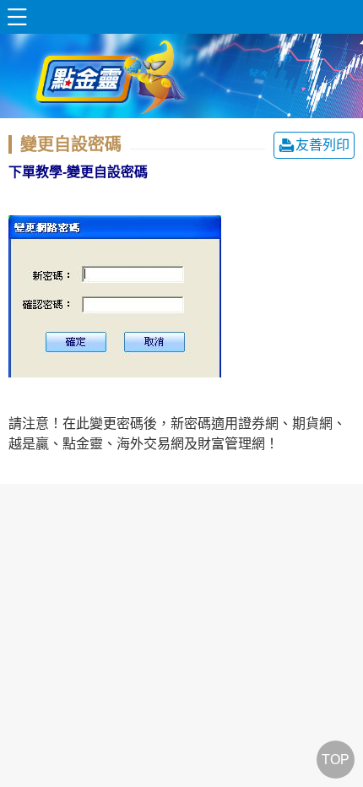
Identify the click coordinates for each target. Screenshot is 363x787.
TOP (335, 759)
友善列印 (322, 145)
